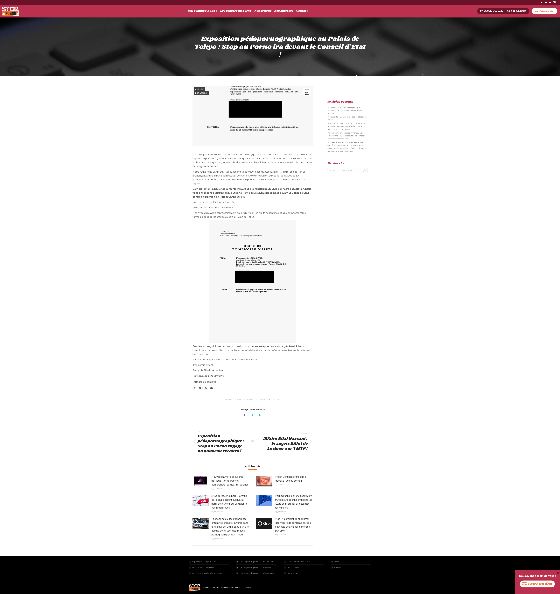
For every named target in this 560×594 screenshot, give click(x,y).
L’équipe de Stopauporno (203, 567)
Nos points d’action (295, 567)
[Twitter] (200, 387)
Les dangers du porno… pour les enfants (257, 562)
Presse (337, 562)
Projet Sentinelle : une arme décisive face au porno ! (290, 478)
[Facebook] (194, 387)
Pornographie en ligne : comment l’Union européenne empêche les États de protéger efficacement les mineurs (293, 501)
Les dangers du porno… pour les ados (255, 567)
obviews (248, 587)
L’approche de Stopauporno (204, 562)
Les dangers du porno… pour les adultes (257, 573)
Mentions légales (227, 587)
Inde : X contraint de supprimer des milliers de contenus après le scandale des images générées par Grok (293, 524)
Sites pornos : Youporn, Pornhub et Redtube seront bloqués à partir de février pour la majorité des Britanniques (229, 501)
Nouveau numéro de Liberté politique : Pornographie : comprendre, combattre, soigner (229, 480)
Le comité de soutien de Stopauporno (208, 573)
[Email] (211, 387)
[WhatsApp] (206, 387)
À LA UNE (199, 89)
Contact (337, 567)
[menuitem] (202, 11)
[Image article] (200, 481)
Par (262, 399)
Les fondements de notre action (300, 562)
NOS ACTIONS (201, 93)
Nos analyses (292, 573)
